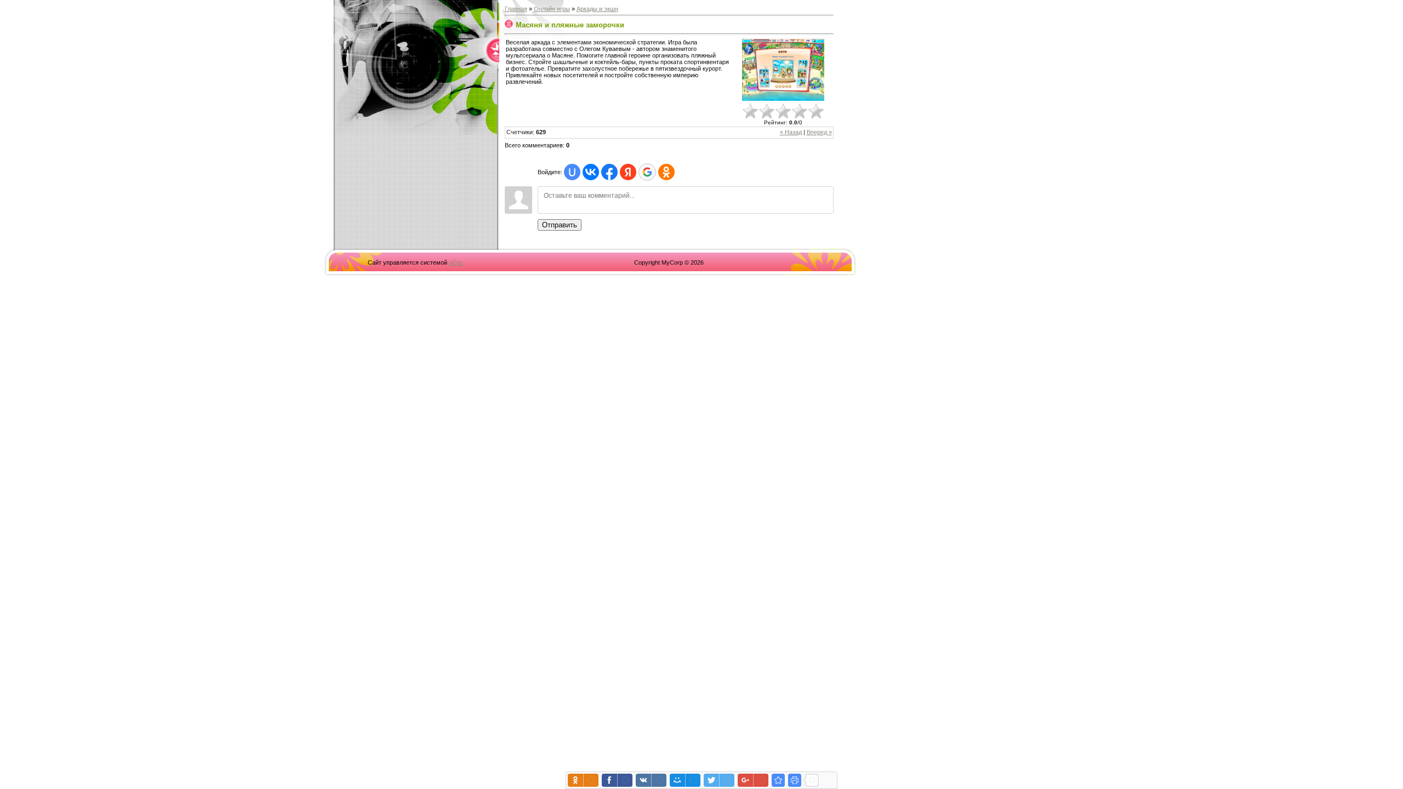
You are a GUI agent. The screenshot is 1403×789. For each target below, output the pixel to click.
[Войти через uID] (572, 172)
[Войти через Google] (647, 172)
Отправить (559, 225)
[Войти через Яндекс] (628, 172)
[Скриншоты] (783, 70)
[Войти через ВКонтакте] (591, 172)
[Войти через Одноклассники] (666, 172)
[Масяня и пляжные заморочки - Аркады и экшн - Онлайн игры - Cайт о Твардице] (778, 780)
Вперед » (819, 132)
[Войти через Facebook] (609, 172)
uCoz (456, 262)
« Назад (791, 132)
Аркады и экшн (597, 8)
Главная (516, 8)
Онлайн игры (552, 8)
